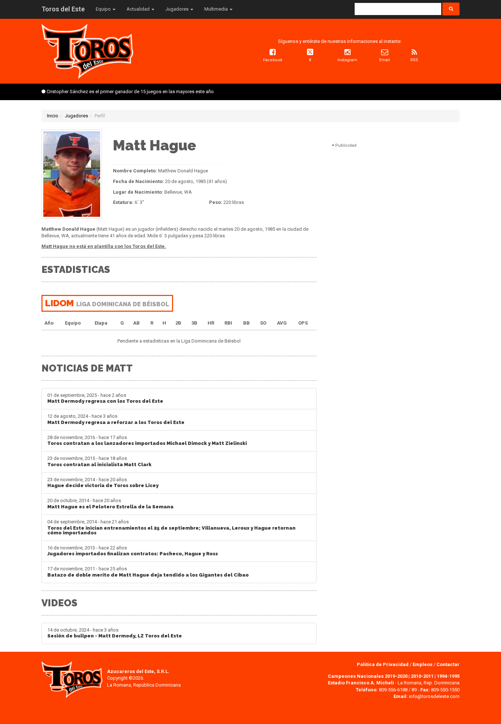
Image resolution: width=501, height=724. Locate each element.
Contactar (448, 664)
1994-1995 (448, 676)
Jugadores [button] (177, 9)
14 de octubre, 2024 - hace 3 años (114, 633)
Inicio (52, 115)
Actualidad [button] (139, 9)
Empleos (422, 664)
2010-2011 (422, 676)
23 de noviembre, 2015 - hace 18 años (99, 461)
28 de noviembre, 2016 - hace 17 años (147, 440)
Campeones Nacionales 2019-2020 (367, 676)
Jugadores (76, 115)
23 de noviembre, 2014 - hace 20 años (102, 483)
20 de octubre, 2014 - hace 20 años (110, 503)
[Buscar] (451, 9)
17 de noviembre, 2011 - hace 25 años (148, 572)
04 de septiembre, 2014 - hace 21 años (171, 527)
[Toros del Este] (87, 51)
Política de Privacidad (383, 664)
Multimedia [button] (216, 9)
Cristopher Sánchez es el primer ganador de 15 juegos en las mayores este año (130, 91)
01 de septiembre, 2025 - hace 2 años (105, 398)
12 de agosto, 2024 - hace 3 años (115, 419)
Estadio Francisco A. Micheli (361, 682)
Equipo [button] (104, 9)
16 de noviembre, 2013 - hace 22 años (132, 551)
